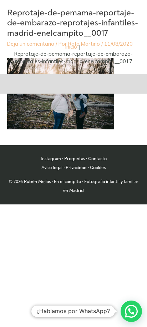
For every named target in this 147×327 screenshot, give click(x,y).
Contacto (97, 159)
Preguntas (74, 159)
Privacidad (76, 167)
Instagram (51, 159)
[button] (131, 311)
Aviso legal (51, 167)
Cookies (98, 167)
